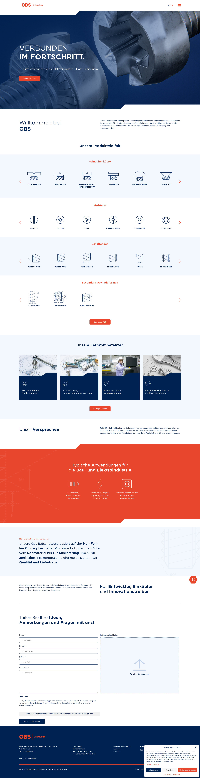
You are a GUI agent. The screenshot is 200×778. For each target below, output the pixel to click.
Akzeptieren (153, 770)
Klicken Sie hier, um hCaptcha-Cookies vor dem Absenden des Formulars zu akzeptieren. (59, 714)
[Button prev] (180, 181)
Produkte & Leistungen (82, 751)
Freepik (33, 758)
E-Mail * (22, 657)
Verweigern (170, 770)
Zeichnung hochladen (109, 635)
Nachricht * (24, 668)
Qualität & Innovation (122, 746)
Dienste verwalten (153, 765)
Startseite (77, 746)
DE (169, 5)
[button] (196, 748)
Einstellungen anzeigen (187, 770)
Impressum (176, 774)
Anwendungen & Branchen (84, 754)
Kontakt (116, 751)
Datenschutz (168, 774)
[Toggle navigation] (179, 5)
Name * (22, 635)
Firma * (22, 646)
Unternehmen (79, 749)
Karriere (116, 749)
